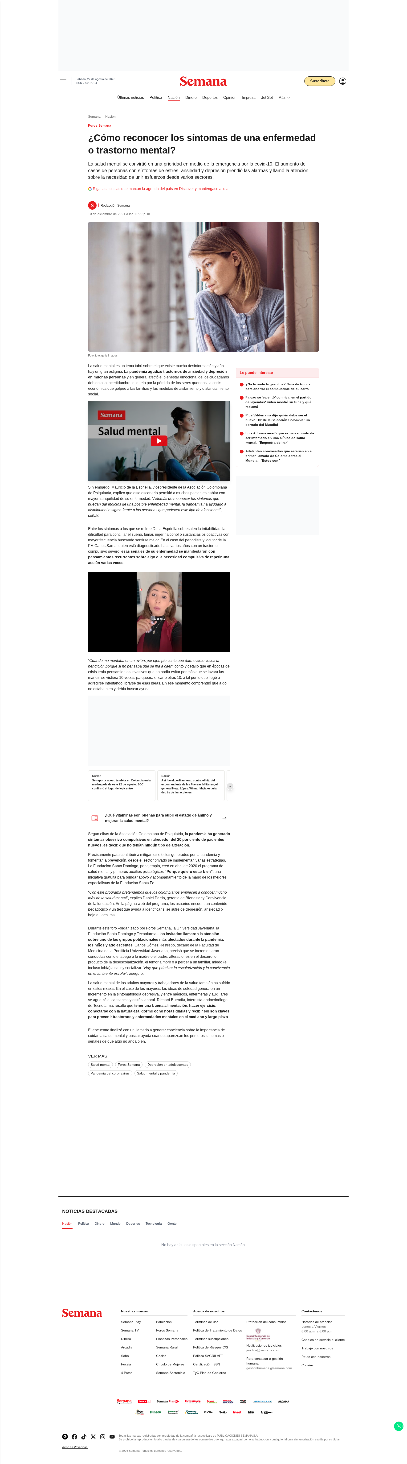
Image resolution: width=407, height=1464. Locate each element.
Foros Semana (129, 1064)
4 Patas (126, 1373)
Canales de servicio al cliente (323, 1340)
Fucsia (126, 1364)
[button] (159, 441)
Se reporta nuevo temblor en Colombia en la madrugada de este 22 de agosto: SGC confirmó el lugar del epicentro (121, 784)
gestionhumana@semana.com (269, 1368)
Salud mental (100, 1064)
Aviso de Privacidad (80, 1447)
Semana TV (130, 1330)
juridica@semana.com (263, 1350)
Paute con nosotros (315, 1357)
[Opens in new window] (74, 1437)
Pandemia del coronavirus (110, 1073)
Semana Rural (167, 1347)
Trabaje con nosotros (317, 1348)
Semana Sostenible (170, 1373)
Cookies (307, 1365)
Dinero (126, 1339)
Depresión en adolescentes (167, 1064)
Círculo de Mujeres (170, 1364)
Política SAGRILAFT (208, 1356)
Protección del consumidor (266, 1322)
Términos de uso (205, 1322)
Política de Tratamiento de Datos (217, 1330)
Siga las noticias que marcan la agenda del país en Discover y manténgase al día (160, 189)
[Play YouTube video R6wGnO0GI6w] (159, 440)
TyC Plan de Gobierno (209, 1373)
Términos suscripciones (210, 1339)
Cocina (161, 1356)
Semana (94, 116)
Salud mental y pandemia (156, 1073)
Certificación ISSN (206, 1364)
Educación (164, 1322)
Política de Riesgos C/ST (211, 1347)
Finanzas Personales (171, 1339)
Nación (110, 116)
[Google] (65, 1437)
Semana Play (131, 1322)
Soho (125, 1356)
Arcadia (126, 1347)
